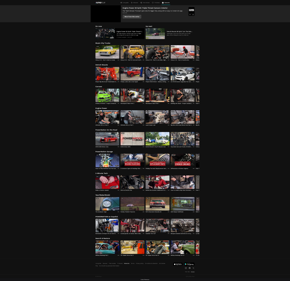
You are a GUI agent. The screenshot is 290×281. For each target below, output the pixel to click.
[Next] (194, 51)
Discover (135, 2)
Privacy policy (140, 263)
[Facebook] (189, 268)
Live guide (126, 2)
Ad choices (162, 263)
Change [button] (193, 271)
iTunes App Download (178, 264)
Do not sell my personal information (109, 266)
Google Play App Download (189, 264)
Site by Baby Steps (190, 276)
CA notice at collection (151, 263)
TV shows (157, 2)
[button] (132, 17)
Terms (132, 263)
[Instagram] (186, 268)
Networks (167, 2)
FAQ (96, 266)
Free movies (146, 2)
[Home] (100, 2)
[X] (193, 268)
